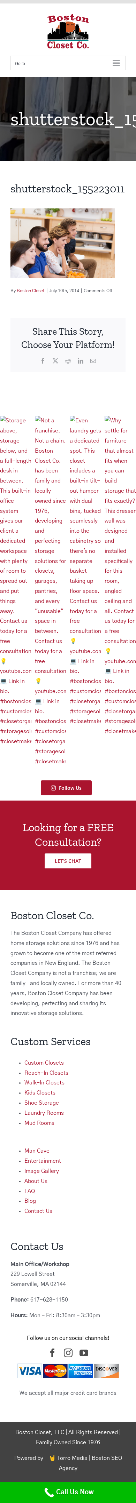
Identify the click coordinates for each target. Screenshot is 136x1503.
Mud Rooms (39, 1123)
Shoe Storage (41, 1103)
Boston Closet (31, 291)
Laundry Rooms (44, 1113)
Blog (30, 1201)
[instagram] (68, 1353)
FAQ (29, 1191)
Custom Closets (44, 1063)
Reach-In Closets (46, 1073)
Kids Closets (39, 1093)
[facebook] (52, 1353)
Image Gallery (41, 1171)
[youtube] (84, 1353)
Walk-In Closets (44, 1083)
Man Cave (37, 1151)
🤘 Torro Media (68, 1458)
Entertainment (42, 1161)
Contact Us (38, 1211)
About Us (35, 1181)
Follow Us (70, 788)
